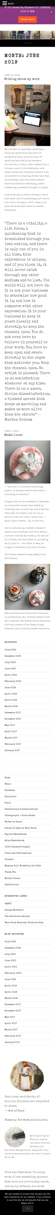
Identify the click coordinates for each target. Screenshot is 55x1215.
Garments (10, 790)
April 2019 (11, 694)
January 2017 (12, 750)
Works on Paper (13, 822)
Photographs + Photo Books (20, 815)
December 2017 (13, 713)
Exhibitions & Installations (21, 809)
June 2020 (10, 669)
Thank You (10, 872)
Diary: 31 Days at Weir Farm (20, 828)
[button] (5, 3)
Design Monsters (14, 910)
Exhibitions (12, 885)
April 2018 (11, 700)
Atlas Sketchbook (14, 840)
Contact (9, 859)
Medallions (13, 435)
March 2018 (11, 706)
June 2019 (10, 687)
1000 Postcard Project (17, 847)
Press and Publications (18, 853)
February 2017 (13, 744)
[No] (51, 1202)
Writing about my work (22, 79)
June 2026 (10, 650)
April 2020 (11, 675)
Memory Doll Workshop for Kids (23, 866)
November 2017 (13, 719)
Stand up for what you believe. (26, 1120)
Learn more (27, 19)
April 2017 (11, 731)
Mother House (12, 878)
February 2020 (13, 681)
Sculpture (10, 796)
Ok (27, 1209)
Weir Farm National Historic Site (24, 922)
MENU (11, 4)
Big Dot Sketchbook (16, 834)
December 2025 (13, 656)
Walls (8, 784)
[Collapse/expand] (51, 12)
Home (7, 778)
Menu (29, 43)
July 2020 (10, 662)
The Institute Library (17, 916)
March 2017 (11, 738)
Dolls (8, 803)
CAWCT (8, 904)
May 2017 (10, 725)
